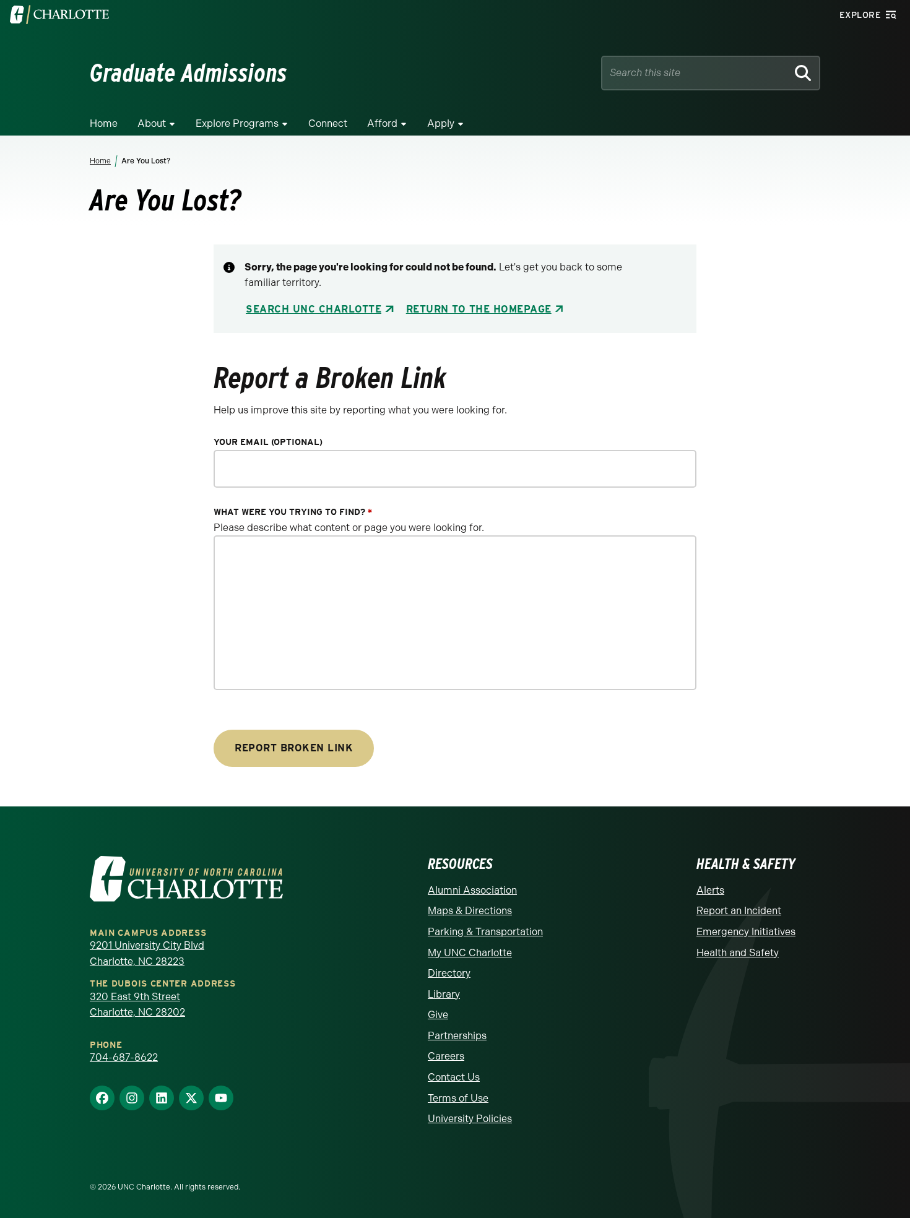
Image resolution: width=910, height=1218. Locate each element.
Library (444, 994)
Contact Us (454, 1077)
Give (438, 1015)
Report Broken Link (294, 748)
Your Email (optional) (268, 442)
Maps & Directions (470, 911)
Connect (327, 123)
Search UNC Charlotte (313, 309)
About (151, 123)
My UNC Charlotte (470, 953)
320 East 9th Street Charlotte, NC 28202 (137, 1005)
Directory (449, 973)
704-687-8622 (124, 1057)
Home (104, 123)
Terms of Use (458, 1098)
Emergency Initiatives (745, 932)
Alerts (710, 890)
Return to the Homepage (479, 309)
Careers (446, 1056)
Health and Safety (737, 953)
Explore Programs (237, 123)
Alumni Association (472, 890)
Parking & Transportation (485, 932)
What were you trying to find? (293, 512)
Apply (440, 123)
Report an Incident (738, 911)
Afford (382, 123)
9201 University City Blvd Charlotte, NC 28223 (147, 953)
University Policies (470, 1119)
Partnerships (457, 1036)
